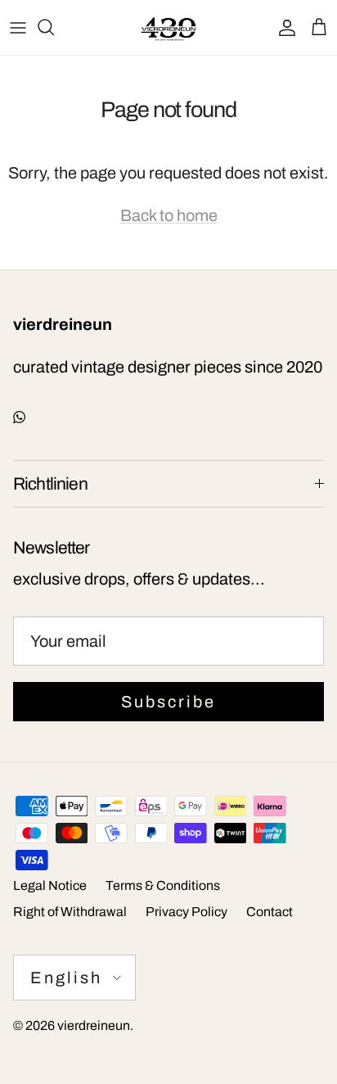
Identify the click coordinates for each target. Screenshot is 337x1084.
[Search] (54, 27)
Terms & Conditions (163, 885)
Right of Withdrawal (70, 912)
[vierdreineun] (168, 27)
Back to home (169, 215)
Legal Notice (50, 885)
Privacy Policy (186, 912)
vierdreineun (93, 1025)
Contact (269, 912)
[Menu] (18, 27)
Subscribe (168, 702)
